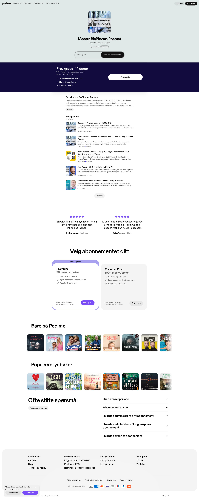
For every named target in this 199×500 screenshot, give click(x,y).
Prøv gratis (191, 3)
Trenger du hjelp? (37, 467)
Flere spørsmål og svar (38, 408)
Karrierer (32, 460)
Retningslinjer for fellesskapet (79, 467)
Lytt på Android (108, 460)
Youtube (140, 464)
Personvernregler (126, 480)
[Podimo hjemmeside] (6, 3)
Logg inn (179, 3)
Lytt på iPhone (107, 456)
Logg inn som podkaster (76, 460)
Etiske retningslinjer (74, 480)
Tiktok (139, 460)
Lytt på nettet (107, 464)
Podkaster (17, 3)
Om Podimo (38, 3)
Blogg (31, 464)
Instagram (141, 456)
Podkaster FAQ (72, 464)
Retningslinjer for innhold (93, 480)
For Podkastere (52, 3)
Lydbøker (28, 3)
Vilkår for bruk (111, 480)
